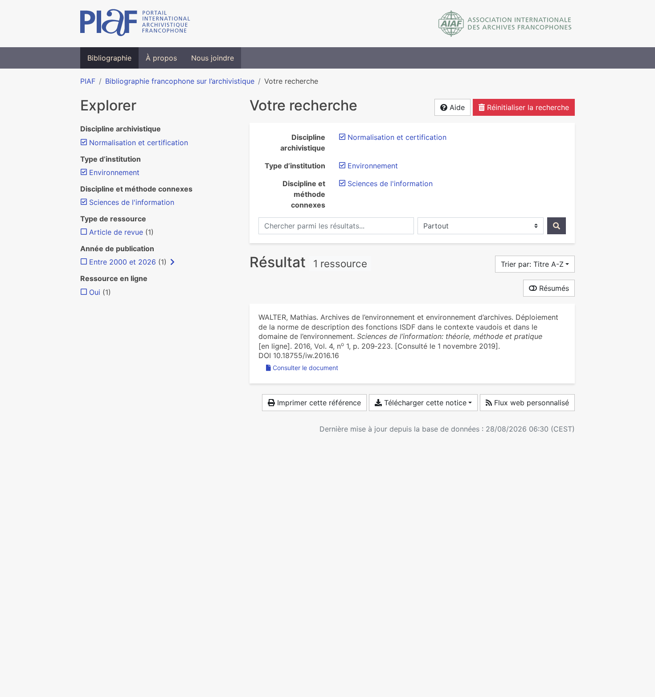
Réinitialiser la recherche (527, 107)
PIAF (87, 81)
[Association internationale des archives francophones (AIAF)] (505, 23)
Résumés (553, 288)
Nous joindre (212, 57)
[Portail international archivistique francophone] (135, 23)
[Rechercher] (556, 225)
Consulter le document (305, 367)
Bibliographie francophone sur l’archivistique (179, 81)
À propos (161, 57)
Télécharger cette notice (424, 402)
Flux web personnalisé (530, 402)
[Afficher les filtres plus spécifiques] (172, 262)
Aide (456, 107)
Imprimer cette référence (318, 402)
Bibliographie (109, 57)
